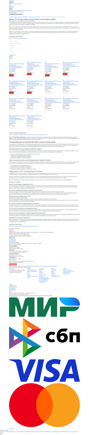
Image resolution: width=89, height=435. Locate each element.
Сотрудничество (24, 10)
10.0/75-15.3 (11, 134)
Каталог (11, 16)
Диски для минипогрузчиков (15, 226)
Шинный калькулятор (55, 276)
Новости (53, 271)
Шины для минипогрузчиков (34, 16)
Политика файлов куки (43, 279)
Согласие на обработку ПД (44, 278)
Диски (28, 273)
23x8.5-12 (30, 134)
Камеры (22, 226)
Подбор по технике (67, 269)
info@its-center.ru (12, 241)
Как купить (11, 10)
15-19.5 (26, 134)
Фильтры (29, 274)
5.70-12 (45, 134)
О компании (18, 10)
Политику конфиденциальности (29, 266)
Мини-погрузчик (12, 38)
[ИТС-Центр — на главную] (11, 0)
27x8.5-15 (34, 134)
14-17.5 (23, 134)
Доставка (41, 272)
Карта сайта (53, 274)
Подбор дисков (66, 273)
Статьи (52, 272)
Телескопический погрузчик (21, 38)
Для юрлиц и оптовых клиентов (15, 14)
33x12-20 (37, 134)
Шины (16, 16)
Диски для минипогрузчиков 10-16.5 (31, 226)
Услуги (40, 273)
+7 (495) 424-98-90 (12, 239)
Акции (15, 10)
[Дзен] (13, 428)
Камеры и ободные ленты (32, 276)
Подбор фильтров (66, 272)
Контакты (30, 10)
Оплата (40, 271)
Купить (11, 75)
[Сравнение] (27, 61)
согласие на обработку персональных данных (48, 266)
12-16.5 (20, 134)
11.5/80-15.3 (16, 134)
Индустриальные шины (32, 269)
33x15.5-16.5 (41, 134)
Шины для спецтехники (23, 16)
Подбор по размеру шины (68, 271)
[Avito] (10, 428)
